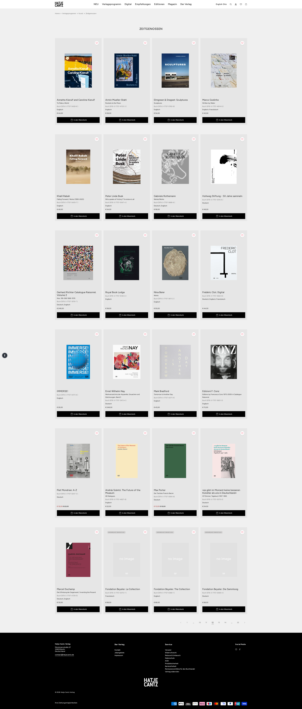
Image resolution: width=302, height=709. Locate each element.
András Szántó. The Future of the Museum (122, 491)
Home (57, 13)
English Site (221, 4)
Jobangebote (119, 653)
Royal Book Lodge (115, 292)
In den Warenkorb (80, 120)
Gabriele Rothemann (165, 196)
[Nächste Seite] (244, 622)
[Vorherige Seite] (180, 622)
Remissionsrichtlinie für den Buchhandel (180, 669)
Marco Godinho (210, 99)
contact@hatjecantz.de (64, 655)
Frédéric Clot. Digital (213, 292)
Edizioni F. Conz (210, 391)
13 (219, 623)
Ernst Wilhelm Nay (115, 391)
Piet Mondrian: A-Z (67, 490)
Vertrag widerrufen (172, 672)
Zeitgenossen (91, 13)
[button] (5, 355)
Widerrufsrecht (170, 653)
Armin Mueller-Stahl (116, 99)
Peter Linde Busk (114, 196)
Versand (168, 650)
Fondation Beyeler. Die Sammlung (220, 589)
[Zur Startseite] (62, 4)
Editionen (159, 4)
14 (225, 623)
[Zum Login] (236, 4)
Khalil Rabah (63, 196)
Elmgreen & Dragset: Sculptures (171, 99)
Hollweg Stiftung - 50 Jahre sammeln (222, 196)
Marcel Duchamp (66, 589)
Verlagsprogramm (69, 13)
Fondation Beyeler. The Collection (172, 589)
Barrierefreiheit (170, 666)
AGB (167, 661)
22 (238, 623)
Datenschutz (170, 658)
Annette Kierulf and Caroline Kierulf (76, 99)
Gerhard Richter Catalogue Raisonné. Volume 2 (76, 293)
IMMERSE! (62, 391)
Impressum (119, 655)
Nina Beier (159, 292)
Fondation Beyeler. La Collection (122, 589)
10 (200, 623)
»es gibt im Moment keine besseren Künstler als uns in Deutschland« (221, 491)
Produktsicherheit (171, 664)
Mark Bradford (161, 391)
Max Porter (160, 490)
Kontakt (117, 650)
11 (206, 623)
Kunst (81, 13)
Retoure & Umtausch (172, 655)
